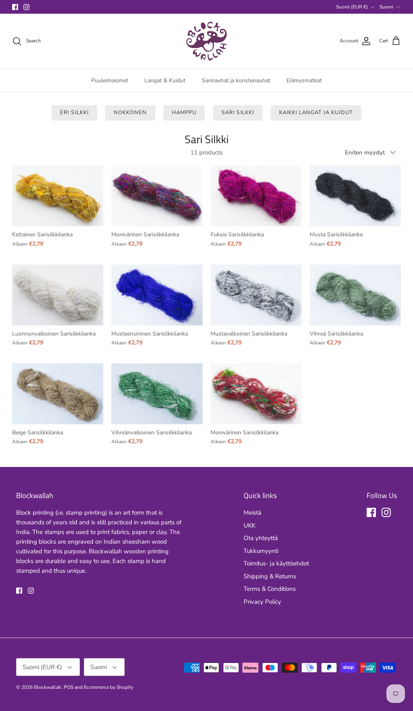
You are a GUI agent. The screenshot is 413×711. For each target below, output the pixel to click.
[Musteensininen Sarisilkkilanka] (156, 295)
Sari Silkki (237, 112)
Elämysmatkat (304, 80)
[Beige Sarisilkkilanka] (57, 393)
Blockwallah (47, 687)
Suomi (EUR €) (352, 7)
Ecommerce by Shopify (108, 687)
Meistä (252, 513)
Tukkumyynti (261, 551)
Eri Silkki (74, 112)
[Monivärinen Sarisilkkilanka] (156, 195)
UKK (249, 525)
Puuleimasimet (109, 80)
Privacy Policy (262, 602)
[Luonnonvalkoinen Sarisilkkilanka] (57, 295)
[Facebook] (15, 7)
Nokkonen (130, 112)
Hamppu (184, 112)
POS (68, 687)
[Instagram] (26, 7)
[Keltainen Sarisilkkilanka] (57, 195)
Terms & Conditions (270, 589)
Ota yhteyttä (261, 538)
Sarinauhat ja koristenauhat (236, 80)
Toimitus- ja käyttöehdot (276, 563)
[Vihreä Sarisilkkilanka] (355, 295)
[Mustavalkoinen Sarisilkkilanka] (256, 295)
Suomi (386, 7)
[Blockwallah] (206, 41)
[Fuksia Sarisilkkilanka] (256, 195)
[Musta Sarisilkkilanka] (355, 195)
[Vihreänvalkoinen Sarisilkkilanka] (156, 393)
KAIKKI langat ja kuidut (316, 112)
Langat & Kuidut (165, 80)
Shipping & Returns (270, 576)
